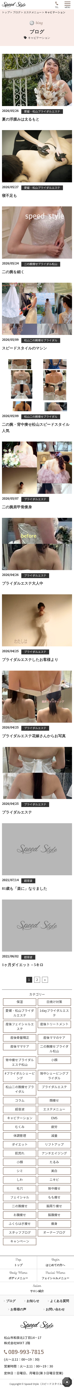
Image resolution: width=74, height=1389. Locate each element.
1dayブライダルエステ (54, 1013)
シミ (20, 1171)
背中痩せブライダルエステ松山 (20, 1062)
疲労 (54, 1127)
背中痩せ (54, 1188)
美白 (54, 1171)
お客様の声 (18, 1309)
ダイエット (20, 1144)
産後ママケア (19, 1046)
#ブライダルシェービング (20, 1076)
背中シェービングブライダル (54, 1076)
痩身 (54, 1224)
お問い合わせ (55, 1309)
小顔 (54, 1060)
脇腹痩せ (54, 1215)
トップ (6, 12)
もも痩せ (54, 1197)
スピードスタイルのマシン (24, 348)
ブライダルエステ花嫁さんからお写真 (34, 736)
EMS (54, 1118)
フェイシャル (19, 1197)
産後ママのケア (54, 1038)
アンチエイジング (54, 1153)
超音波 (28, 881)
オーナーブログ (54, 1232)
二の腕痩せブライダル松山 (40, 264)
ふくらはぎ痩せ (20, 1224)
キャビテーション (19, 1118)
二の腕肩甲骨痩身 (17, 507)
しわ (20, 1180)
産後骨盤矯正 (19, 1038)
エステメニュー (33, 12)
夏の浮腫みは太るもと (20, 119)
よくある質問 (59, 1301)
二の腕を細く (13, 272)
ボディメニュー (18, 1278)
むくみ (19, 1127)
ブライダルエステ (35, 499)
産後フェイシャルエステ (20, 1026)
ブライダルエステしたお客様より (30, 660)
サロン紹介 (37, 1291)
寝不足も (9, 195)
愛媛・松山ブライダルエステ (42, 111)
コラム (19, 1100)
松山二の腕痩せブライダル (40, 340)
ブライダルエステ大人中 (22, 583)
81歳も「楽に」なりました (24, 888)
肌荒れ (19, 1153)
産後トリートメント (54, 1024)
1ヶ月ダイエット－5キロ (22, 965)
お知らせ (33, 1301)
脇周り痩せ (54, 1206)
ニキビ (54, 1180)
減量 (54, 1136)
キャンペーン (19, 1241)
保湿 (20, 1002)
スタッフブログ (20, 1232)
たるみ (54, 1162)
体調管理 (19, 1136)
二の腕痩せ (20, 1206)
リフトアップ (54, 1144)
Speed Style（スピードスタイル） (44, 1384)
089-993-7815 (25, 1352)
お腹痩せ (19, 1215)
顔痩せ (54, 1100)
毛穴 (20, 1188)
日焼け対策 (54, 1002)
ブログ (17, 12)
